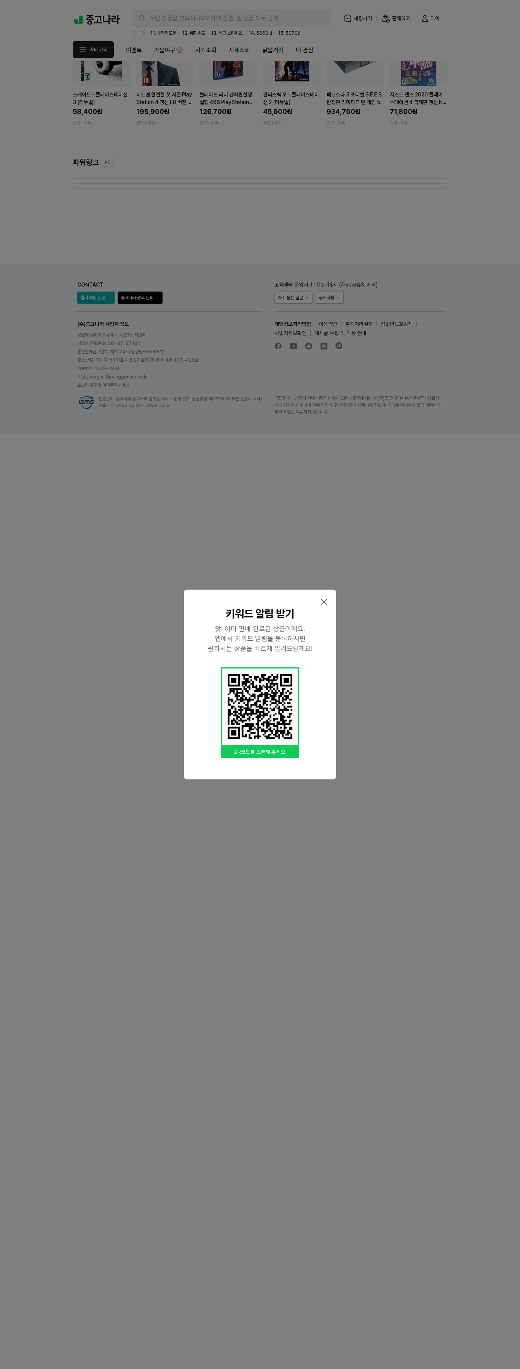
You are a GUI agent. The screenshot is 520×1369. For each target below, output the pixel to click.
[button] (324, 601)
